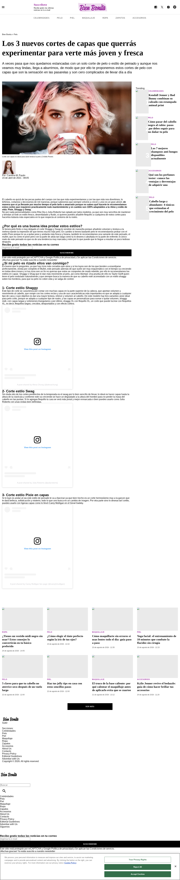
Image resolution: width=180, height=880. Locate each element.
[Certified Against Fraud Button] (12, 764)
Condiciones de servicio (104, 257)
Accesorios (139, 18)
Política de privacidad (64, 257)
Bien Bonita (7, 34)
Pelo (59, 18)
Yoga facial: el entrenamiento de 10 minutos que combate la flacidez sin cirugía (156, 639)
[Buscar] (4, 791)
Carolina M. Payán (16, 175)
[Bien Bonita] (92, 7)
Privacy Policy (9, 753)
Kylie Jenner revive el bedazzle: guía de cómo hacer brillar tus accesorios (156, 687)
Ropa (105, 18)
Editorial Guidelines (12, 756)
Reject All (137, 867)
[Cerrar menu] (3, 780)
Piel (72, 18)
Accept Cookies (138, 874)
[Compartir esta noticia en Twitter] (19, 180)
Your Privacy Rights (137, 860)
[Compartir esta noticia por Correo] (26, 180)
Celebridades (42, 18)
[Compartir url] (5, 195)
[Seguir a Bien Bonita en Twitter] (162, 7)
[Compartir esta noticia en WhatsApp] (5, 180)
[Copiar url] (8, 189)
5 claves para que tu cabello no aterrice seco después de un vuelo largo (22, 687)
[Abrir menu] (3, 7)
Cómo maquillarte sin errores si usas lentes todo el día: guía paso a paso (111, 639)
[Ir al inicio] (90, 719)
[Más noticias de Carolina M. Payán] (9, 162)
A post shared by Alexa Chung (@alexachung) (37, 384)
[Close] (175, 866)
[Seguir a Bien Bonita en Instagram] (168, 7)
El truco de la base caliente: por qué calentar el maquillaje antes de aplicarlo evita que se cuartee (111, 687)
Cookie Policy (70, 863)
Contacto (6, 751)
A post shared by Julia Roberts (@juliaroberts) (37, 483)
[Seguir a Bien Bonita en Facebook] (156, 7)
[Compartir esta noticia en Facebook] (12, 180)
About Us (6, 748)
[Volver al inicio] (9, 773)
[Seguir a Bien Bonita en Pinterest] (175, 7)
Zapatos (120, 18)
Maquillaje (88, 18)
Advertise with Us (11, 759)
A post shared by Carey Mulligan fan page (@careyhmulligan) (37, 584)
